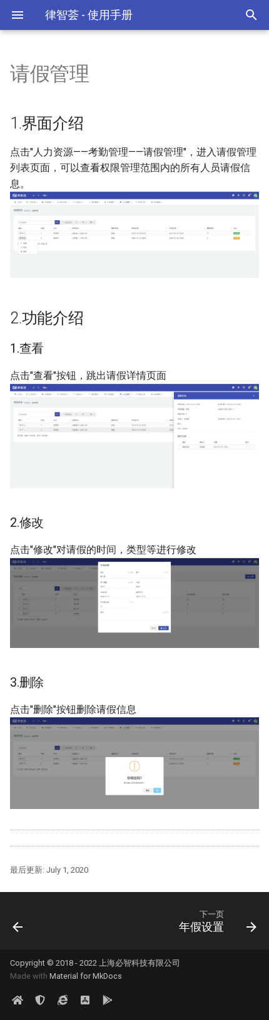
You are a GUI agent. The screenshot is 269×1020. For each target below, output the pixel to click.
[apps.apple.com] (85, 1000)
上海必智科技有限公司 (139, 963)
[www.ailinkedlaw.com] (63, 1000)
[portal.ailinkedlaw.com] (18, 1000)
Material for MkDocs (85, 976)
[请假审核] (36, 921)
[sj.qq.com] (108, 1000)
